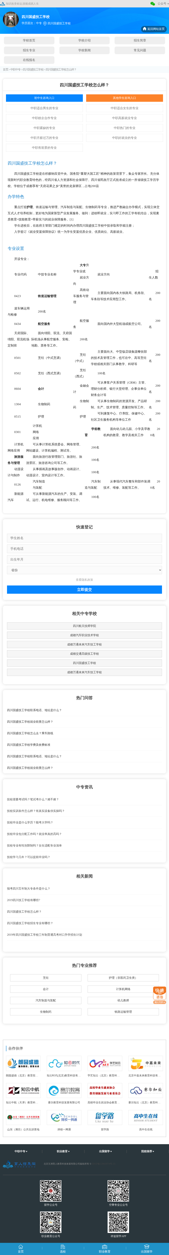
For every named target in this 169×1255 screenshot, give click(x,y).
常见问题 (140, 50)
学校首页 (29, 40)
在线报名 (29, 60)
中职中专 (15, 69)
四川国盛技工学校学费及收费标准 (28, 744)
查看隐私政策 (84, 579)
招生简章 (140, 40)
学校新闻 (84, 50)
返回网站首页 (156, 28)
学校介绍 (84, 40)
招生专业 (29, 50)
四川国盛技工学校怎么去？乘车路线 (30, 733)
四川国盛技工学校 (33, 69)
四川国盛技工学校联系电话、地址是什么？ (34, 710)
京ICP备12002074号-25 (103, 1164)
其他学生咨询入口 (124, 98)
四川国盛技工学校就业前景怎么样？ (30, 721)
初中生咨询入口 (44, 98)
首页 (5, 69)
